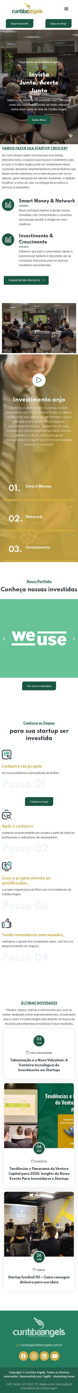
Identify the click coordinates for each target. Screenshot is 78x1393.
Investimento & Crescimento (36, 239)
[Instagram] (34, 1356)
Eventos (41, 1161)
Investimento (38, 548)
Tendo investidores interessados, (33, 935)
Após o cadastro (17, 826)
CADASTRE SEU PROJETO (25, 280)
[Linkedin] (44, 1356)
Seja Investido (19, 24)
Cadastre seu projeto (22, 767)
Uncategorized (41, 1053)
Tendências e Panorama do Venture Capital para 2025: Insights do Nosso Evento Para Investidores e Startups (39, 1174)
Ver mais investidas (39, 686)
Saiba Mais (39, 120)
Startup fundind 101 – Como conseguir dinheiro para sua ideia (39, 1280)
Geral (41, 1270)
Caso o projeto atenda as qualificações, (26, 880)
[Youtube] (54, 1356)
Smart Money (38, 486)
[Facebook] (23, 1356)
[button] (66, 9)
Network (34, 517)
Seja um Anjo (58, 24)
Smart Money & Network (47, 201)
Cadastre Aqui (39, 802)
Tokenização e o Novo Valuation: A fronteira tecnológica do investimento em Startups (39, 1065)
